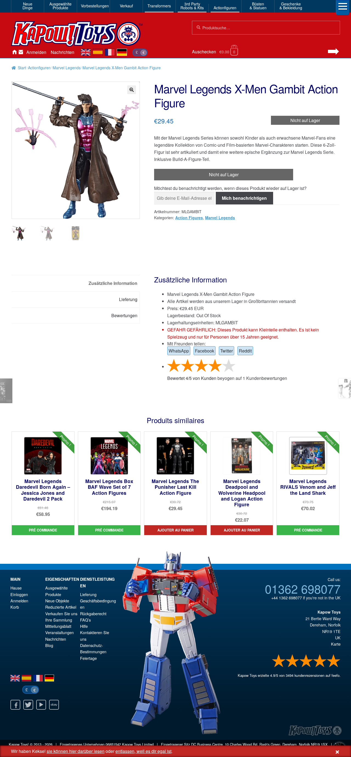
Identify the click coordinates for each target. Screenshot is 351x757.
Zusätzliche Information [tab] (113, 283)
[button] (131, 89)
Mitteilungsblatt (58, 626)
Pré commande (43, 530)
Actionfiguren (225, 7)
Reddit (245, 351)
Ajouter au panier (175, 530)
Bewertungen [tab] (124, 315)
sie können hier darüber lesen (75, 751)
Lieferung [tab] (128, 299)
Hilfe (84, 626)
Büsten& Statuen (258, 5)
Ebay (54, 705)
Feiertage (88, 658)
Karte (336, 644)
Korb (14, 607)
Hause (14, 52)
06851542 (113, 744)
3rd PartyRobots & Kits (192, 5)
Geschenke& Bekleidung (290, 5)
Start (22, 67)
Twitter (226, 351)
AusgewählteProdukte (60, 5)
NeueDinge (27, 5)
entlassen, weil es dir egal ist (143, 751)
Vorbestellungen (94, 5)
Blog (49, 645)
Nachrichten (62, 52)
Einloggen (19, 594)
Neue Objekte (57, 600)
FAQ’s (85, 620)
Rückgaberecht (93, 613)
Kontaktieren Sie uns (21, 52)
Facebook (204, 351)
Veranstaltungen (59, 632)
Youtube (41, 705)
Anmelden (36, 52)
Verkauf (126, 5)
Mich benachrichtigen (244, 198)
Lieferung (88, 594)
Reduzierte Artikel (60, 607)
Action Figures (189, 217)
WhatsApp (179, 351)
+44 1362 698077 (286, 597)
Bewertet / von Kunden (191, 378)
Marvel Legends (67, 67)
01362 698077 (303, 588)
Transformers (159, 5)
